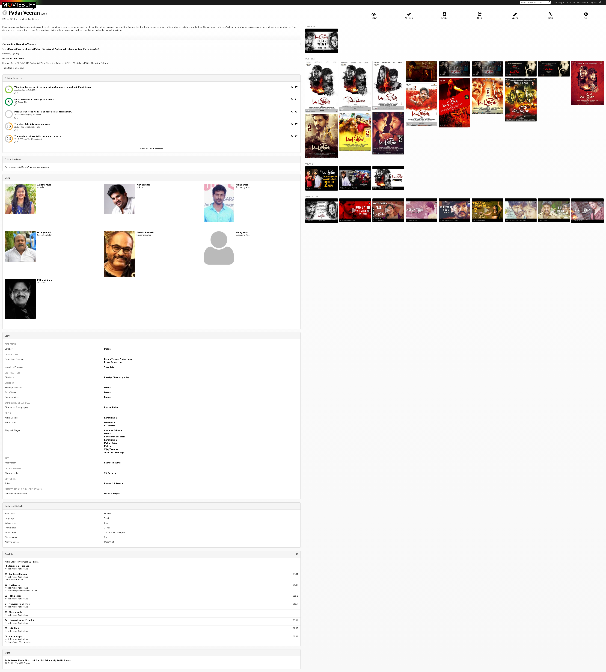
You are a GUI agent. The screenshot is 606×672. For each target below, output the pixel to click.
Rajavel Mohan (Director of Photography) (47, 48)
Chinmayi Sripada (113, 430)
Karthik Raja (110, 417)
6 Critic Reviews (13, 78)
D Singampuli (44, 232)
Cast (7, 177)
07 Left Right (12, 628)
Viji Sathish (110, 473)
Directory (558, 2)
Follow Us (582, 2)
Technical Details (14, 505)
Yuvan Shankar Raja (114, 452)
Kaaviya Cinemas (113, 377)
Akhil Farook (242, 184)
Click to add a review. (37, 166)
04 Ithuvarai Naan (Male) (18, 603)
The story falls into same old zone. (32, 124)
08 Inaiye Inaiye (13, 636)
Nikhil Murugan (112, 493)
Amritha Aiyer (14, 44)
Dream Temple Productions (118, 359)
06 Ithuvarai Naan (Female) (19, 620)
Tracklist (9, 554)
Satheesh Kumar (112, 462)
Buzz (7, 652)
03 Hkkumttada (13, 595)
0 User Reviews (13, 159)
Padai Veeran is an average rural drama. (34, 99)
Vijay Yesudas (29, 44)
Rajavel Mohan (111, 407)
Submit (570, 2)
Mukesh (108, 446)
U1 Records (109, 425)
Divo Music (109, 422)
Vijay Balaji (109, 366)
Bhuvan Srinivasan (113, 483)
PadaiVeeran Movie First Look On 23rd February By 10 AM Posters (38, 660)
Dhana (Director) (16, 48)
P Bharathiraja (44, 280)
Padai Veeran (24, 12)
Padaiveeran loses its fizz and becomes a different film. (43, 111)
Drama (21, 58)
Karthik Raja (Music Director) (84, 48)
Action (13, 58)
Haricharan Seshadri (114, 436)
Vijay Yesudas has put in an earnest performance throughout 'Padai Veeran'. (53, 87)
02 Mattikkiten (13, 585)
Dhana (107, 348)
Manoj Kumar (242, 232)
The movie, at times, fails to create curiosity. (37, 136)
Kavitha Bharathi (145, 232)
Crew (7, 335)
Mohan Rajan (110, 443)
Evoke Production (113, 362)
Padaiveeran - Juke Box (17, 565)
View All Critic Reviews (151, 148)
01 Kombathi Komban (16, 574)
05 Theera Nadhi (14, 612)
